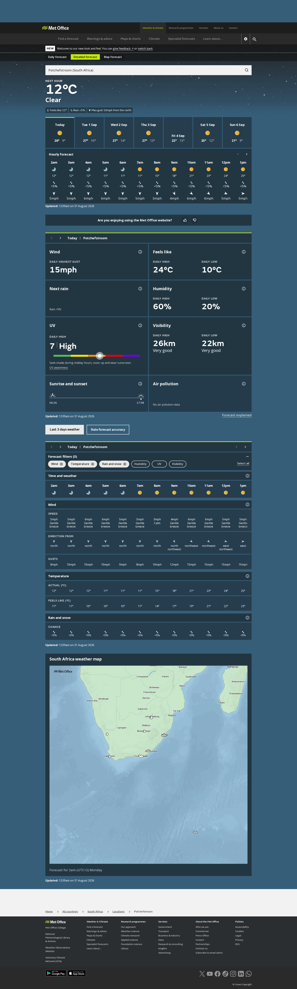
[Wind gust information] (140, 252)
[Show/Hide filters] (247, 456)
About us (218, 27)
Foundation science (131, 944)
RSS (237, 944)
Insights (162, 948)
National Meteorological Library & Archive (57, 938)
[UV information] (140, 325)
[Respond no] (194, 220)
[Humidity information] (243, 288)
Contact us (202, 948)
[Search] (244, 69)
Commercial (202, 931)
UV (159, 464)
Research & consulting (170, 944)
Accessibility (242, 927)
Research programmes (181, 27)
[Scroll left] (237, 154)
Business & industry (169, 935)
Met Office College (55, 927)
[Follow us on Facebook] (217, 973)
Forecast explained (237, 415)
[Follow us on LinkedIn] (241, 973)
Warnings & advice (99, 39)
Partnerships (203, 944)
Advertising (164, 952)
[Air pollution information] (243, 384)
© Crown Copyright (242, 984)
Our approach (128, 927)
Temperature (78, 464)
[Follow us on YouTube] (210, 973)
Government (165, 927)
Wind (53, 464)
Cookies (239, 931)
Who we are (202, 927)
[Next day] (60, 238)
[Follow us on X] (202, 973)
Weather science (130, 931)
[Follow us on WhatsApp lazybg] (249, 973)
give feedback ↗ (123, 48)
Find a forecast (68, 39)
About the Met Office (207, 921)
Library (124, 948)
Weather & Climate (97, 921)
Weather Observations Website (57, 949)
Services (203, 27)
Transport (163, 931)
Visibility (177, 464)
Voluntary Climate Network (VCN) (55, 959)
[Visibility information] (243, 325)
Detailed (85, 57)
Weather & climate (153, 27)
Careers (233, 27)
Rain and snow (110, 464)
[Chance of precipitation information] (140, 288)
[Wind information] (247, 504)
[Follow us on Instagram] (233, 973)
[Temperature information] (247, 576)
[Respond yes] (185, 220)
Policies (239, 921)
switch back (145, 48)
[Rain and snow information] (247, 618)
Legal (238, 935)
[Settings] (245, 38)
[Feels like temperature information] (243, 252)
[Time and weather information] (247, 476)
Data (161, 939)
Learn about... (212, 39)
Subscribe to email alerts (209, 952)
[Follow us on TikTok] (225, 973)
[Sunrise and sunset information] (140, 384)
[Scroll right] (246, 154)
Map (113, 57)
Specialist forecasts (181, 39)
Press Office (202, 935)
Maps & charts (131, 39)
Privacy (239, 939)
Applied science (129, 939)
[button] (150, 716)
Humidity (140, 464)
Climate (154, 39)
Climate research (130, 935)
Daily (57, 57)
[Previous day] (51, 238)
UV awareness (59, 367)
